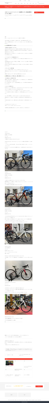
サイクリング (24, 15)
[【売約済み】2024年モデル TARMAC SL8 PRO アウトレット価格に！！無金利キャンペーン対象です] (18, 371)
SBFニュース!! (8, 15)
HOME (15, 3)
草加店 (29, 0)
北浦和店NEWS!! (27, 15)
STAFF (24, 3)
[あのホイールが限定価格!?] (28, 371)
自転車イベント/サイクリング (12, 350)
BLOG (33, 3)
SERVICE (22, 3)
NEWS (27, 3)
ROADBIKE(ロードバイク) (9, 349)
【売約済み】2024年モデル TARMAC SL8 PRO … (18, 375)
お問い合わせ (39, 386)
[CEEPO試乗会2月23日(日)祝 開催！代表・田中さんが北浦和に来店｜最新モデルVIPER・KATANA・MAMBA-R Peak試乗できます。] (18, 364)
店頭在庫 (29, 15)
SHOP (18, 3)
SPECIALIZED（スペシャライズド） (17, 15)
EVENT (30, 3)
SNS (35, 3)
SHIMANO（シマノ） (11, 15)
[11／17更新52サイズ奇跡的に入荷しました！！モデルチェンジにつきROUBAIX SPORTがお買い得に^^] (9, 371)
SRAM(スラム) (21, 15)
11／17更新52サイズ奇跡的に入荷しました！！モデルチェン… (9, 375)
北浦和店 (20, 0)
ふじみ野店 (25, 0)
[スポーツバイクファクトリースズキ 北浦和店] (8, 3)
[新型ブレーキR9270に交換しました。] (9, 363)
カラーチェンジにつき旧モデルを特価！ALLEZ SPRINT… (28, 366)
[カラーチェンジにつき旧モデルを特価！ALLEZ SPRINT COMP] (28, 363)
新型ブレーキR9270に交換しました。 (9, 366)
